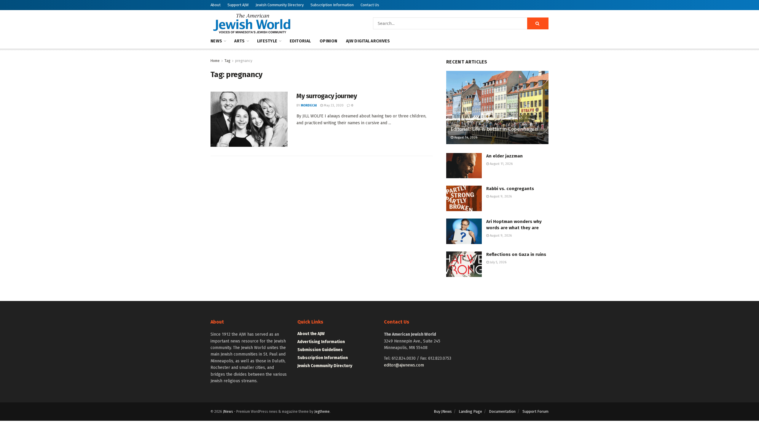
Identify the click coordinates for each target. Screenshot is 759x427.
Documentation (502, 411)
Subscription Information (332, 5)
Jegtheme (322, 412)
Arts (239, 41)
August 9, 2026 (500, 196)
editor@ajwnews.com (404, 365)
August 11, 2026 (501, 164)
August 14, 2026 (465, 137)
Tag (227, 61)
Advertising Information (321, 341)
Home (215, 61)
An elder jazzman (504, 156)
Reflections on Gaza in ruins (516, 254)
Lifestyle (267, 41)
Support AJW (238, 5)
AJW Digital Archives (368, 41)
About (216, 5)
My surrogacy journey (326, 96)
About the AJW (311, 333)
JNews (228, 412)
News (216, 41)
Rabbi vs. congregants (510, 188)
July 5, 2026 (497, 262)
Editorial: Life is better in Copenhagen (494, 129)
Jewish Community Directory (280, 5)
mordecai (309, 105)
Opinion (328, 41)
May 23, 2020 (333, 105)
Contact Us (370, 5)
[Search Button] (537, 23)
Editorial (300, 41)
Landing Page (470, 411)
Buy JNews (443, 411)
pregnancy (243, 61)
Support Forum (535, 411)
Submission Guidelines (320, 349)
